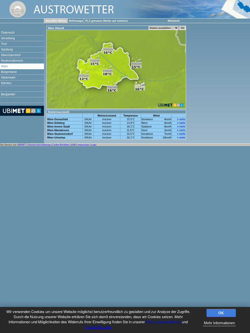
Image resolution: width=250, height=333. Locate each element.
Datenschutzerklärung (163, 321)
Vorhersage (76, 20)
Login (93, 145)
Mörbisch (174, 20)
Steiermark (8, 77)
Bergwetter (8, 94)
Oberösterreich (11, 55)
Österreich (8, 32)
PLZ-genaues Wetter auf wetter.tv (106, 20)
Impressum (83, 145)
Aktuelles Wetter (55, 20)
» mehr (181, 119)
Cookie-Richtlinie (98, 326)
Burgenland (9, 72)
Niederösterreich (12, 60)
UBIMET (21, 145)
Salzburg (7, 49)
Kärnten (6, 83)
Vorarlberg (8, 38)
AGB (73, 145)
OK (221, 313)
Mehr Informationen (219, 323)
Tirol (4, 44)
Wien (4, 66)
